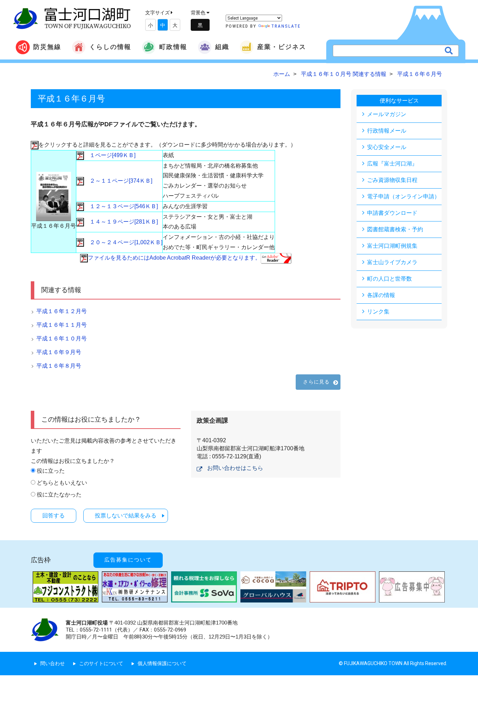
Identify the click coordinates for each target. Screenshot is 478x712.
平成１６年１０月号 (61, 338)
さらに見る (316, 382)
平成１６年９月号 (58, 352)
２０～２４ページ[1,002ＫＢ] (123, 242)
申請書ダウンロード (392, 213)
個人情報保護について (162, 663)
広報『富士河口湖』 (392, 164)
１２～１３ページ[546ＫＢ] (121, 206)
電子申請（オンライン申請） (403, 196)
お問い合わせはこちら (235, 468)
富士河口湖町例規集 (392, 246)
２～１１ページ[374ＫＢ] (118, 181)
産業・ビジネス (281, 46)
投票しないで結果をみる (125, 516)
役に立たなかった (59, 495)
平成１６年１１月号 (61, 325)
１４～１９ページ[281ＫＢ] (121, 222)
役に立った (51, 471)
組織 (222, 46)
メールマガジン (386, 114)
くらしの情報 (110, 46)
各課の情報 (381, 295)
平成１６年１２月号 (61, 311)
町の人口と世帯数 (389, 279)
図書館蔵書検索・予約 (395, 229)
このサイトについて (101, 663)
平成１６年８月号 (58, 366)
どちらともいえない (62, 483)
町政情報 (173, 46)
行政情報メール (386, 131)
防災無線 (47, 46)
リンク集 (378, 312)
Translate (286, 26)
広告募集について (128, 560)
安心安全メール (386, 147)
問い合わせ (52, 663)
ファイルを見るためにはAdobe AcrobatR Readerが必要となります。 (174, 258)
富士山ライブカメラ (392, 262)
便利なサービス (399, 101)
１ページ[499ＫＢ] (109, 155)
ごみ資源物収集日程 (392, 180)
